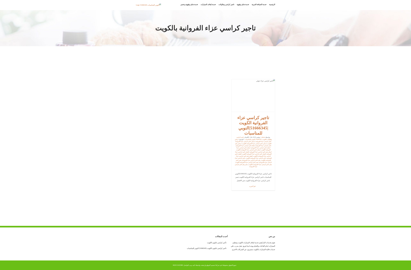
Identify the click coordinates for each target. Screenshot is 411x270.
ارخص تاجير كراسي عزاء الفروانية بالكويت (254, 143)
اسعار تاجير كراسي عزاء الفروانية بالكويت (248, 150)
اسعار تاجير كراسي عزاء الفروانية (260, 148)
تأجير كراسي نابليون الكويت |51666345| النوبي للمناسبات (206, 248)
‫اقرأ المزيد (252, 186)
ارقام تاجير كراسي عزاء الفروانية (245, 145)
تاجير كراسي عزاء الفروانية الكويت (256, 158)
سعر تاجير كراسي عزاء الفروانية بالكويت (260, 164)
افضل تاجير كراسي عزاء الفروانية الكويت (254, 154)
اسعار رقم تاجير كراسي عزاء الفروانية (261, 152)
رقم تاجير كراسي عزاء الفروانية (251, 160)
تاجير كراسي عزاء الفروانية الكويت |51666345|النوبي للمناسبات (253, 95)
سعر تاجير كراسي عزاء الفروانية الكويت (246, 162)
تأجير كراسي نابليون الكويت (216, 243)
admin (263, 137)
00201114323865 (178, 265)
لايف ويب (192, 265)
